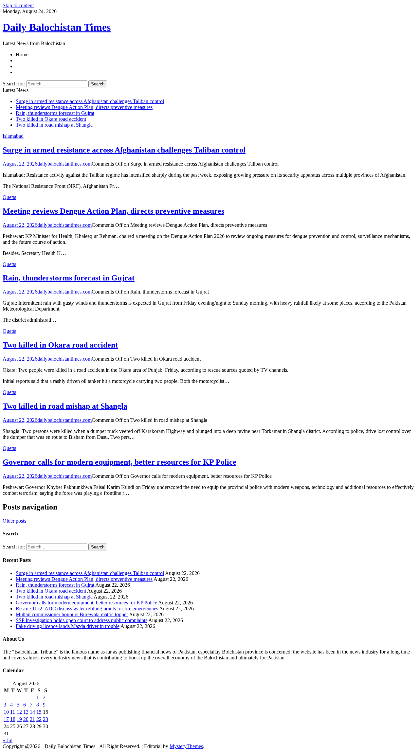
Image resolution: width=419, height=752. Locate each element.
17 (6, 719)
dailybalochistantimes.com (64, 164)
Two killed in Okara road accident (51, 119)
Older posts (14, 521)
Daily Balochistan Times (57, 27)
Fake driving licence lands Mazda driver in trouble (67, 626)
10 (6, 712)
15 (39, 712)
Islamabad (13, 136)
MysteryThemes (186, 746)
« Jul (7, 740)
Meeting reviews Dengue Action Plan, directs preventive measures (84, 107)
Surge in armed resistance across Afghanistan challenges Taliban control (90, 101)
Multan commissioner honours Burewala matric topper (72, 614)
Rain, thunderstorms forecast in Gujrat (55, 113)
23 (45, 719)
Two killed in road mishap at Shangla (54, 125)
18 (12, 719)
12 (19, 712)
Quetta (9, 197)
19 (19, 719)
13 (25, 712)
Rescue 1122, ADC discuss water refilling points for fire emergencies (87, 608)
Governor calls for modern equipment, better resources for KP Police (119, 462)
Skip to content (18, 5)
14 (32, 712)
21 (32, 719)
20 (25, 719)
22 (39, 719)
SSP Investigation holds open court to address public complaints (81, 620)
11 (12, 712)
